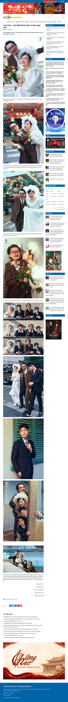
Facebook (10, 606)
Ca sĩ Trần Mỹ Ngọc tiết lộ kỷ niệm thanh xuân (13, 635)
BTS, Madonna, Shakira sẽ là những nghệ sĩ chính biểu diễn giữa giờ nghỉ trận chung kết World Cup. (55, 77)
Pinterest (18, 606)
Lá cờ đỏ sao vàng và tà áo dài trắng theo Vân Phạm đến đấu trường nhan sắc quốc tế (56, 218)
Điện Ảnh (18, 21)
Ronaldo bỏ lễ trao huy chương (56, 179)
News (55, 1)
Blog (4, 1)
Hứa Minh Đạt (9, 599)
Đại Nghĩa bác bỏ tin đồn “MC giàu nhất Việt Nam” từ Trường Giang (18, 623)
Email (21, 606)
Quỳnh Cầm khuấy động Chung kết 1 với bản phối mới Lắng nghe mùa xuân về (20, 633)
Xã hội (31, 21)
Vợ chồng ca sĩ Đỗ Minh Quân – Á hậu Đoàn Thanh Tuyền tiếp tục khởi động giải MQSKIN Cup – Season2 (55, 90)
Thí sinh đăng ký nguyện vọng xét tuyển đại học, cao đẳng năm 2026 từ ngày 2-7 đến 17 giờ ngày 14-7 (57, 309)
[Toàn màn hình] (63, 147)
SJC (47, 193)
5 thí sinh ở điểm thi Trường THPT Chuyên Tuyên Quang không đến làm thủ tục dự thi (57, 278)
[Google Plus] (63, 1)
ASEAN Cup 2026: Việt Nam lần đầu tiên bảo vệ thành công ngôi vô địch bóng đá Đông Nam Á (57, 161)
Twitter (13, 606)
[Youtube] (61, 1)
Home (46, 1)
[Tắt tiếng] (61, 147)
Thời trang (40, 21)
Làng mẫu (27, 21)
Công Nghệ (54, 21)
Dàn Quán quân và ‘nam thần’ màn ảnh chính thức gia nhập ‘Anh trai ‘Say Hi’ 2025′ (21, 629)
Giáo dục (49, 21)
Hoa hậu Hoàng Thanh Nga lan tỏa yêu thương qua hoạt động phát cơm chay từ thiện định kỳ (57, 240)
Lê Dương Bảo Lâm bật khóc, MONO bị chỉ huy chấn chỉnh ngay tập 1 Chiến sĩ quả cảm (22, 619)
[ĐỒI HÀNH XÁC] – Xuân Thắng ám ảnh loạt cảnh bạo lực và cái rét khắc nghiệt (20, 616)
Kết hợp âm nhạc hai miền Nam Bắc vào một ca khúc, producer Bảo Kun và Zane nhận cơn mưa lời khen (54, 81)
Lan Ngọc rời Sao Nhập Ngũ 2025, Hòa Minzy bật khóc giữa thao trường (19, 637)
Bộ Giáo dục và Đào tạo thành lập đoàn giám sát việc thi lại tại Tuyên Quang (57, 285)
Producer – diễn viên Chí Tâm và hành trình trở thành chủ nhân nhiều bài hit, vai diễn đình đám (55, 103)
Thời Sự (44, 21)
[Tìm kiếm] (63, 17)
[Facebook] (59, 1)
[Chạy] (47, 147)
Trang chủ (9, 21)
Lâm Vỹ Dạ (15, 599)
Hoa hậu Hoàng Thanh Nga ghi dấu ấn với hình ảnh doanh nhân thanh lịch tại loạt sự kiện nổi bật (57, 225)
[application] (55, 143)
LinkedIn (16, 606)
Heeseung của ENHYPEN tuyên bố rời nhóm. (13, 621)
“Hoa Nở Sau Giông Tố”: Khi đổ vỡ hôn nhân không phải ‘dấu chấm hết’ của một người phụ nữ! (55, 52)
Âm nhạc (22, 21)
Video (51, 1)
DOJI (47, 198)
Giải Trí (13, 21)
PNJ (47, 196)
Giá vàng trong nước (50, 188)
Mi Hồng (47, 204)
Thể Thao (59, 21)
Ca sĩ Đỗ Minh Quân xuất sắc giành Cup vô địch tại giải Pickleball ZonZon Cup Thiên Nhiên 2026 (57, 168)
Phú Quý (47, 201)
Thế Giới (35, 21)
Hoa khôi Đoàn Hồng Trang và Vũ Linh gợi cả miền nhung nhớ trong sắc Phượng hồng (22, 631)
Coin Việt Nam (62, 209)
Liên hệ (7, 1)
